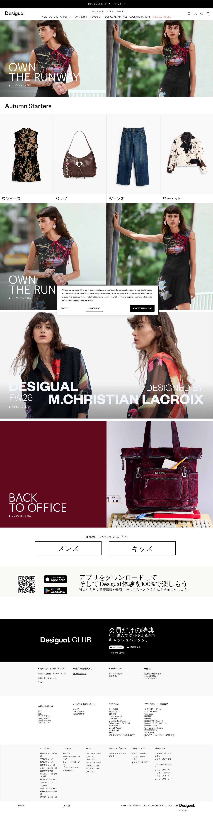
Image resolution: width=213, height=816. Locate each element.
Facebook (157, 805)
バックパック (138, 748)
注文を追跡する (79, 673)
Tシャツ (67, 748)
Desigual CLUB (44, 721)
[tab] (53, 706)
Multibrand (114, 730)
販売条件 (148, 718)
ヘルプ (76, 709)
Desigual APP (44, 718)
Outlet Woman (115, 728)
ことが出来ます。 (151, 678)
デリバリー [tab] (116, 668)
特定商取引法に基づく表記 (150, 731)
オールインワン (46, 782)
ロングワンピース (47, 765)
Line (123, 805)
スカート (44, 785)
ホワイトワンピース (48, 779)
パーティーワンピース (48, 754)
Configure (94, 308)
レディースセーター (163, 779)
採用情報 (112, 714)
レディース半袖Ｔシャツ (71, 763)
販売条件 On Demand (153, 721)
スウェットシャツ (162, 772)
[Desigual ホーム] (14, 15)
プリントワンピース (48, 797)
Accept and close (142, 308)
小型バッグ (90, 759)
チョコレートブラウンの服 (48, 775)
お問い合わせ (79, 714)
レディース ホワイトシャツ (117, 754)
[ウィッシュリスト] (202, 14)
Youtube (174, 805)
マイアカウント (44, 716)
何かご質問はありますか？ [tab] (53, 668)
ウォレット (90, 771)
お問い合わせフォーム (47, 678)
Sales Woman (115, 725)
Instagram (134, 805)
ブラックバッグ (92, 765)
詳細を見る (135, 647)
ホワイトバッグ (92, 768)
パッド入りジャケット (163, 765)
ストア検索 (113, 709)
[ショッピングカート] (208, 14)
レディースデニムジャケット (163, 754)
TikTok (146, 805)
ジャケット (160, 748)
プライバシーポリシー (153, 709)
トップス (66, 753)
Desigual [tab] (114, 704)
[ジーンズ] (133, 154)
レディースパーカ (162, 769)
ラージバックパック (140, 753)
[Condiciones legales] (53, 704)
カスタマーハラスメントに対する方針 (159, 736)
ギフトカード (43, 723)
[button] (97, 11)
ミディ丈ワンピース (48, 788)
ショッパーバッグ (93, 762)
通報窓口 (112, 732)
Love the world (115, 716)
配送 (40, 711)
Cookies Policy (86, 300)
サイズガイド (79, 711)
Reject (65, 308)
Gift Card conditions (153, 728)
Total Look (68, 770)
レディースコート (162, 776)
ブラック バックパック (140, 763)
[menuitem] (97, 14)
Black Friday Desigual (118, 721)
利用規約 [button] (148, 716)
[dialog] (107, 300)
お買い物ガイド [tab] (45, 706)
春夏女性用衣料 (46, 771)
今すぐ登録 (117, 647)
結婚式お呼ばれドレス (48, 792)
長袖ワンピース (46, 762)
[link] (189, 14)
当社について (114, 711)
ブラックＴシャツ (70, 767)
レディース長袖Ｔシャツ (71, 757)
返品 (40, 714)
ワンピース (45, 748)
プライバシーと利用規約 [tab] (156, 704)
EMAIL (41, 682)
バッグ (89, 748)
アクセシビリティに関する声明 (122, 735)
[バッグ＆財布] (79, 154)
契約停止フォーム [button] (151, 725)
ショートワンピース (48, 768)
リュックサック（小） (138, 757)
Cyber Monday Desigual (119, 723)
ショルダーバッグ (93, 753)
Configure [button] (148, 714)
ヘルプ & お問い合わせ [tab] (84, 704)
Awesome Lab (115, 718)
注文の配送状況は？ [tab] (85, 668)
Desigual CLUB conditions (155, 723)
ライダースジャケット (163, 760)
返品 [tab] (148, 668)
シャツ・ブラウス (117, 748)
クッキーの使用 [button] (150, 711)
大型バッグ (90, 756)
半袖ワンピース (46, 759)
